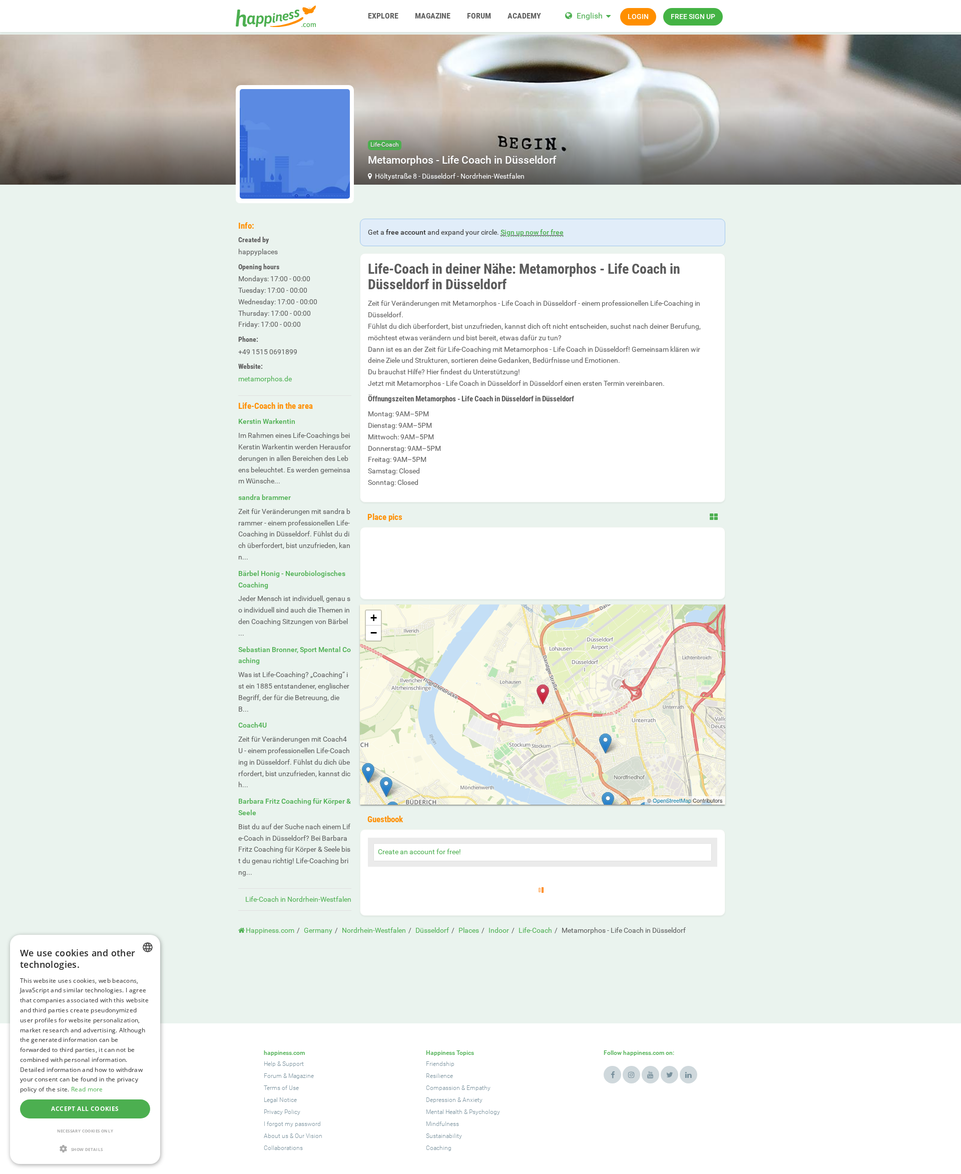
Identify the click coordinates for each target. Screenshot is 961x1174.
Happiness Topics (450, 1052)
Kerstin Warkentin (266, 421)
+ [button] (373, 618)
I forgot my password (292, 1123)
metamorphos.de (265, 379)
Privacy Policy (282, 1111)
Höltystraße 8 (396, 176)
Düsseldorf (438, 176)
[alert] (85, 1049)
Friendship (440, 1063)
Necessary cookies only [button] (85, 1130)
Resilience (439, 1075)
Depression (441, 1099)
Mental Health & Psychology (463, 1111)
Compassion (443, 1087)
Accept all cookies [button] (85, 1108)
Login (638, 17)
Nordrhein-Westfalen (492, 176)
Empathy (478, 1087)
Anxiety (472, 1099)
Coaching (438, 1147)
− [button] (373, 633)
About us (276, 1135)
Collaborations (283, 1147)
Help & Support (284, 1063)
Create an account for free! (419, 852)
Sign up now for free (532, 232)
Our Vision (308, 1135)
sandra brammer (264, 497)
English (590, 16)
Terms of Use (281, 1087)
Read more (87, 1089)
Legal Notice (280, 1099)
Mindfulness (442, 1123)
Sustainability (444, 1135)
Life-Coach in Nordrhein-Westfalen (298, 899)
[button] (85, 1148)
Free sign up (693, 17)
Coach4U (252, 725)
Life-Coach (384, 144)
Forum (273, 1075)
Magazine (301, 1075)
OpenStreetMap (672, 800)
